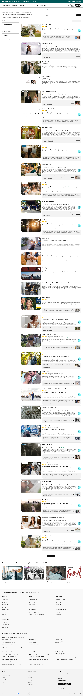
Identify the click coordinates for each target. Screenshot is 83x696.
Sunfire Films (58, 614)
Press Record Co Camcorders (34, 612)
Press (3, 682)
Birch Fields (4, 614)
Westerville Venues (58, 642)
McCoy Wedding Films (60, 612)
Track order (30, 677)
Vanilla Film (4, 612)
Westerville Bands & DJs (33, 642)
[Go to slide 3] (31, 138)
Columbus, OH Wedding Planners (8, 661)
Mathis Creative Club (33, 599)
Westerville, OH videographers (26, 12)
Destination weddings (44, 9)
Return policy (30, 680)
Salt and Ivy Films (59, 611)
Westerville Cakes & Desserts (7, 644)
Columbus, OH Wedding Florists (34, 665)
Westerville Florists (58, 639)
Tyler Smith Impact (5, 604)
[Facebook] (58, 688)
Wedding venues (29, 9)
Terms (28, 1)
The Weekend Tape (59, 601)
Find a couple (22, 5)
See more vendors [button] (51, 555)
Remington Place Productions (7, 615)
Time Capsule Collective (33, 611)
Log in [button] (72, 5)
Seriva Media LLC (32, 604)
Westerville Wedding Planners (34, 644)
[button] (57, 15)
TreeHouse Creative (5, 609)
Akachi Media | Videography (7, 621)
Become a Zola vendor (6, 675)
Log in (59, 676)
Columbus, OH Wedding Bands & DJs (9, 656)
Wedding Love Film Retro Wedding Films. (36, 614)
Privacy (3, 693)
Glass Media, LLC (5, 599)
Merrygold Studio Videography (61, 609)
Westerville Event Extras (6, 639)
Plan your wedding (5, 5)
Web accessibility (23, 693)
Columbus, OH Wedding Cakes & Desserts (36, 656)
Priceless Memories (5, 625)
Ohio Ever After (59, 602)
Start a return (30, 679)
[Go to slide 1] (29, 138)
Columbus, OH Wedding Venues (61, 651)
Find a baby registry (61, 680)
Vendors (36, 9)
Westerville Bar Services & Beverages (8, 642)
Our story (4, 673)
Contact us (30, 682)
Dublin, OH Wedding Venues (60, 654)
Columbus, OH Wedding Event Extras (35, 651)
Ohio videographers (17, 12)
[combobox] (67, 15)
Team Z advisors (30, 684)
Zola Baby (69, 1)
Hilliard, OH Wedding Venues (60, 653)
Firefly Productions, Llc (33, 602)
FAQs (29, 675)
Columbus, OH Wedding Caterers (8, 651)
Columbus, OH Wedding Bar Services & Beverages (64, 659)
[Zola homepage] (41, 5)
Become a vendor (53, 9)
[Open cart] (68, 5)
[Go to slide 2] (30, 138)
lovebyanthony (58, 604)
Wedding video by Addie (60, 599)
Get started (61, 684)
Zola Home (73, 1)
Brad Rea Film (4, 602)
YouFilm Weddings (32, 609)
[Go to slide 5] (32, 138)
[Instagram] (63, 688)
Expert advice (14, 5)
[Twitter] (61, 688)
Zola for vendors (78, 1)
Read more (72, 37)
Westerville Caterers (32, 639)
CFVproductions (32, 601)
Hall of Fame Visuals (5, 601)
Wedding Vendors (5, 12)
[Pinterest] (60, 688)
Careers (3, 680)
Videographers (11, 12)
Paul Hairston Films (5, 611)
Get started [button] (78, 5)
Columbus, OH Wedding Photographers (9, 665)
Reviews (3, 677)
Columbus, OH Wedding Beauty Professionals (37, 661)
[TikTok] (65, 688)
